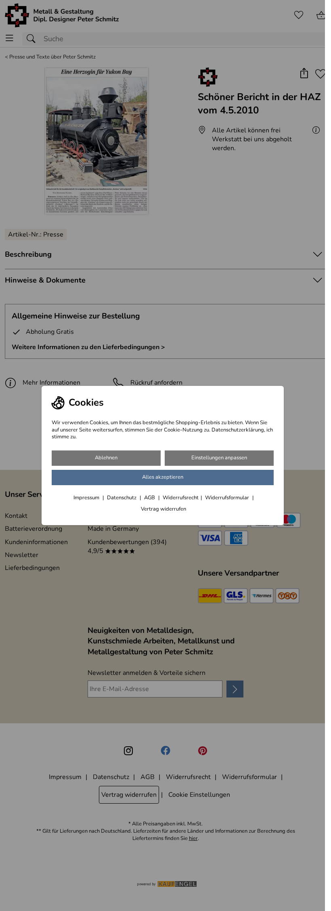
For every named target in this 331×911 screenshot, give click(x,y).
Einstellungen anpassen (219, 457)
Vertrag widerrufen (163, 509)
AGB (150, 497)
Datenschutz (122, 497)
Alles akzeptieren (162, 477)
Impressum (87, 497)
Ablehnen (106, 457)
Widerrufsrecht (181, 497)
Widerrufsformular (227, 497)
